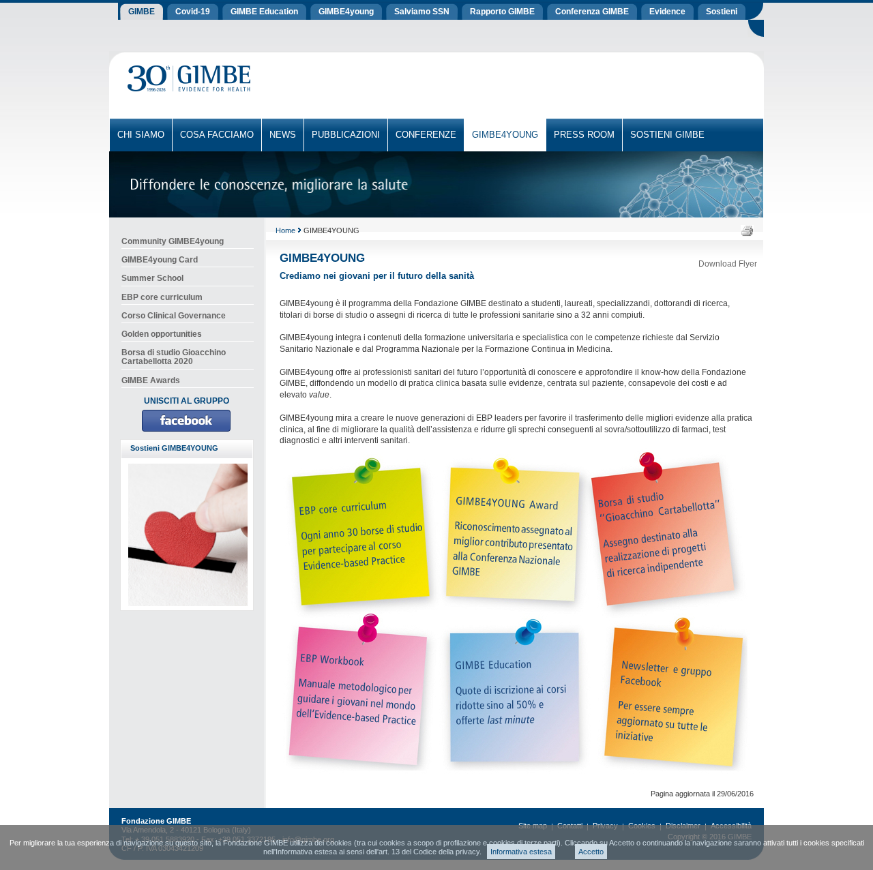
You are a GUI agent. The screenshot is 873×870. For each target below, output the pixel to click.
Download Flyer (727, 264)
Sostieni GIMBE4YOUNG (174, 448)
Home (285, 230)
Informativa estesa (521, 851)
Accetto (591, 851)
